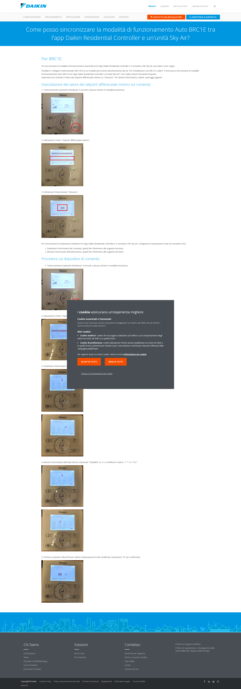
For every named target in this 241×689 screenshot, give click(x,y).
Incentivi (124, 17)
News (26, 657)
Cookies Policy (45, 681)
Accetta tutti (89, 361)
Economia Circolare (32, 669)
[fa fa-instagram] (218, 681)
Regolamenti (106, 681)
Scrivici (128, 665)
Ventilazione (73, 17)
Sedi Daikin (130, 661)
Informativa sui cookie (135, 354)
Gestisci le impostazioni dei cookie (96, 373)
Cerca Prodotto (31, 665)
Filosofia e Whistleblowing (35, 661)
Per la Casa (79, 653)
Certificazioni (29, 653)
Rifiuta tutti (116, 361)
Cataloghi (109, 17)
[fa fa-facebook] (204, 681)
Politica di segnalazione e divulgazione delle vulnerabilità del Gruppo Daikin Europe (195, 649)
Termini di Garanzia (90, 681)
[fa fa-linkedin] (209, 681)
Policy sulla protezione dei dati (67, 681)
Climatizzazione (32, 17)
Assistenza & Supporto (135, 653)
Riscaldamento (53, 17)
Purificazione (92, 17)
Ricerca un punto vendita (136, 657)
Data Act (24, 685)
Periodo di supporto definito (188, 644)
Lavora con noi (131, 669)
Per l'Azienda (80, 657)
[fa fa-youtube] (213, 681)
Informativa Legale (122, 681)
